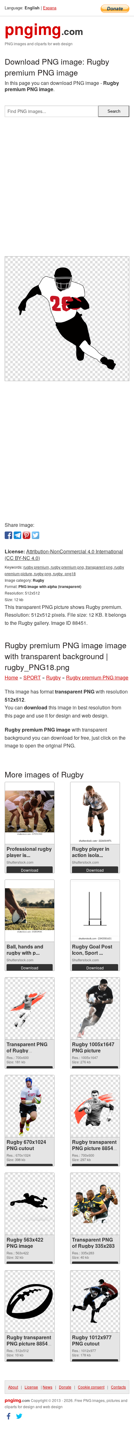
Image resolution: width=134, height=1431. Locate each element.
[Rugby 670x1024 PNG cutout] (29, 1106)
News (47, 1386)
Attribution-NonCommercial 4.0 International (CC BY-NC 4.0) (64, 554)
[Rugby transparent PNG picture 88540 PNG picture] (30, 1301)
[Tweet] (35, 535)
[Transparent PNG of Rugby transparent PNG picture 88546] (30, 1008)
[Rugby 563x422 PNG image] (30, 1204)
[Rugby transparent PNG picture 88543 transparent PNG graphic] (95, 1106)
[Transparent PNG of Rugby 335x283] (95, 1203)
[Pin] (26, 535)
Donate (65, 1386)
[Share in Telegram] (17, 535)
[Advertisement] (67, 189)
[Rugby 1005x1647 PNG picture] (95, 1008)
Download (29, 870)
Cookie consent (91, 1386)
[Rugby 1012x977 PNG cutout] (95, 1301)
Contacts (118, 1386)
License (31, 1386)
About (13, 1386)
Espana (49, 8)
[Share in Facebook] (8, 535)
